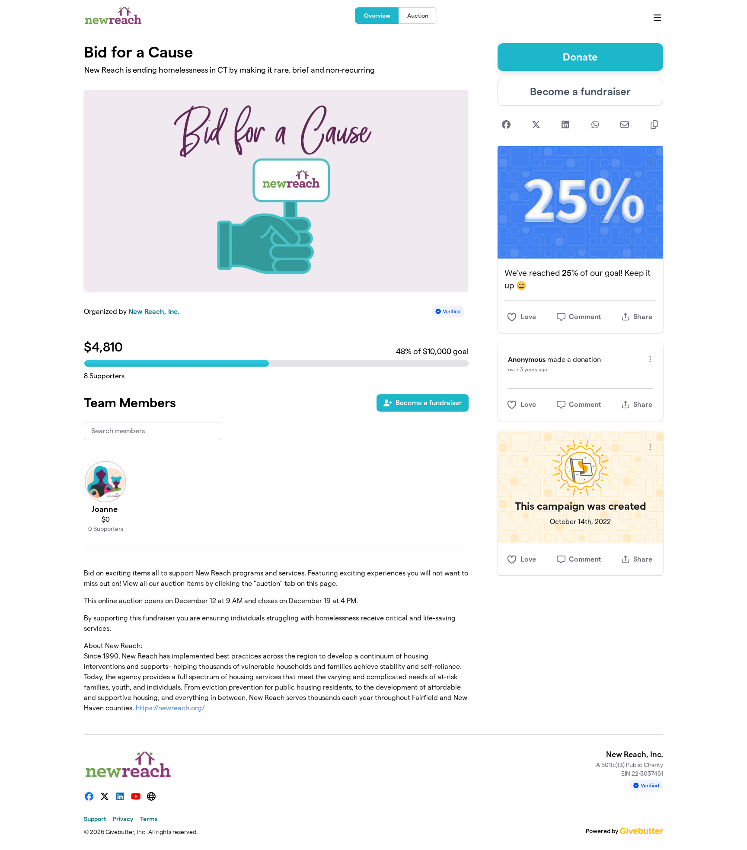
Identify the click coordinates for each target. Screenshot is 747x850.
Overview (377, 15)
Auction (417, 15)
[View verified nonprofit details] (448, 311)
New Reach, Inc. (153, 311)
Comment (585, 316)
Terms (148, 818)
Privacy (123, 818)
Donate (580, 57)
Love (528, 316)
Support (95, 818)
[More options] (650, 162)
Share (642, 316)
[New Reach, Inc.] (114, 15)
